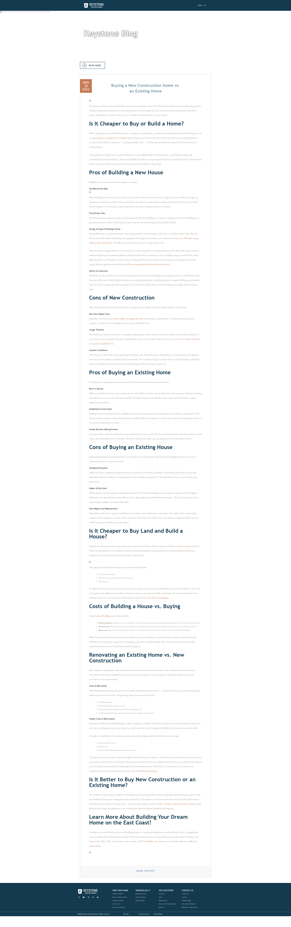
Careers (184, 897)
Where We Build (118, 894)
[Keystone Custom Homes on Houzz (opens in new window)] (97, 897)
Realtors (161, 907)
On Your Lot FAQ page (158, 597)
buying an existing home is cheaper (112, 137)
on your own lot (192, 546)
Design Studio (140, 900)
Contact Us (185, 894)
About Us (162, 894)
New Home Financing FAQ (167, 904)
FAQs (160, 897)
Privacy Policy (158, 914)
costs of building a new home (108, 615)
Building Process (145, 770)
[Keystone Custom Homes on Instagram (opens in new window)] (88, 897)
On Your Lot (116, 904)
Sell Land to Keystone (189, 904)
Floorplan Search (118, 900)
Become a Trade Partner (190, 907)
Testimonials (163, 900)
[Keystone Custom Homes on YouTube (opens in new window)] (83, 897)
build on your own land (175, 803)
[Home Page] (94, 5)
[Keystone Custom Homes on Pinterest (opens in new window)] (93, 897)
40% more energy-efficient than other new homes (148, 264)
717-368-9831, (147, 841)
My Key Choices (141, 897)
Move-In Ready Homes (120, 897)
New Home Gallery (119, 907)
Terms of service (144, 914)
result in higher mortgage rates (126, 318)
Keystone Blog (186, 900)
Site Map (126, 914)
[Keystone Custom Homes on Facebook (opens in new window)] (78, 897)
